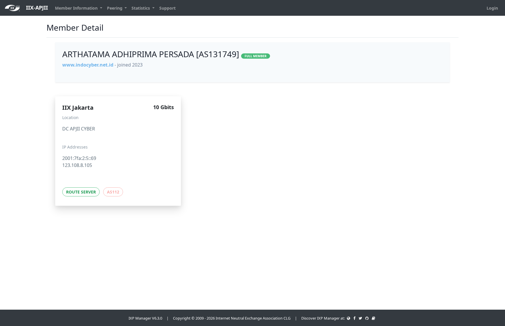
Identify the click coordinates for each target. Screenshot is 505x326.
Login (492, 8)
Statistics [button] (141, 8)
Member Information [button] (77, 8)
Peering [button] (115, 8)
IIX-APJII (36, 7)
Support (167, 8)
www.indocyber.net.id (87, 65)
